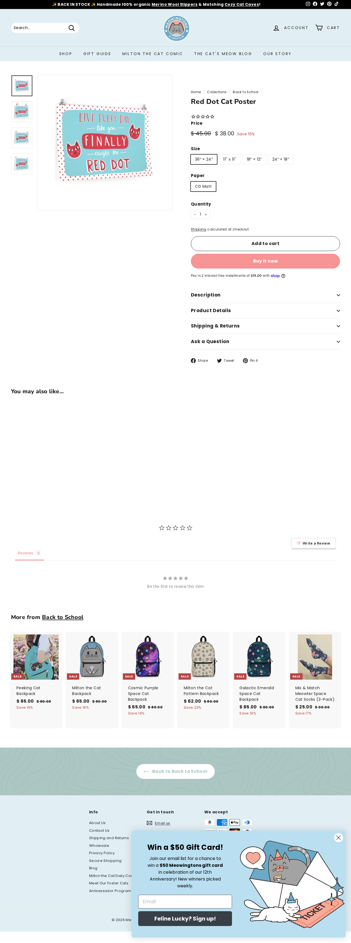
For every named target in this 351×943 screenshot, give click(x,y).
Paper (198, 175)
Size (195, 149)
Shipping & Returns (215, 326)
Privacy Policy (102, 853)
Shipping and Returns (109, 838)
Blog (93, 868)
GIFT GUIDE (97, 53)
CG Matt (203, 186)
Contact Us (99, 830)
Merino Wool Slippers (175, 4)
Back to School (245, 92)
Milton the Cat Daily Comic (113, 875)
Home (196, 92)
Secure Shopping (105, 860)
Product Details (211, 310)
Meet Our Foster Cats (108, 883)
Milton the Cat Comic (152, 53)
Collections (217, 92)
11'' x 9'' (229, 159)
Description (206, 295)
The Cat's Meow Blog (223, 53)
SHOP (65, 53)
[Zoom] (104, 142)
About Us (97, 822)
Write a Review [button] (316, 543)
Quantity (201, 204)
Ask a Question (210, 341)
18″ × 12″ (254, 159)
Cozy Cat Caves (242, 4)
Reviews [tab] (25, 552)
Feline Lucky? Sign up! (185, 918)
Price (197, 123)
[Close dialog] (338, 837)
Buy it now (265, 261)
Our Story (277, 53)
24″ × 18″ (280, 159)
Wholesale (99, 845)
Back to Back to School (179, 771)
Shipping (198, 229)
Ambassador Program (110, 890)
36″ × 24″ (204, 159)
